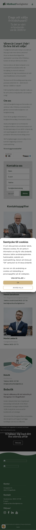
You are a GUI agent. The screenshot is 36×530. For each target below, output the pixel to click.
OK (18, 283)
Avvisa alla (18, 288)
